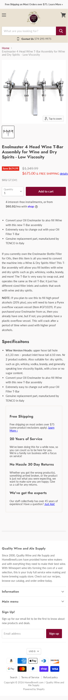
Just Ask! (49, 504)
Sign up (54, 633)
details (64, 173)
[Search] (61, 31)
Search (13, 677)
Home (5, 48)
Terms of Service (30, 677)
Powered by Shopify (34, 689)
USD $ (32, 651)
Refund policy (50, 677)
